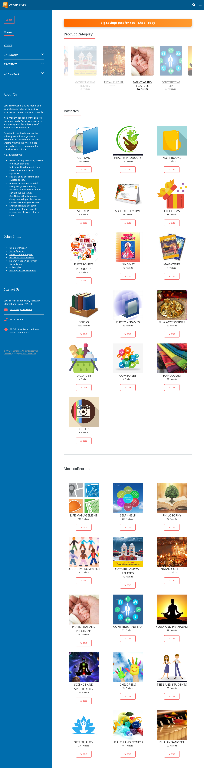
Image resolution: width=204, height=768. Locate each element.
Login (9, 19)
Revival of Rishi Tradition (21, 257)
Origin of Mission (18, 247)
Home (8, 45)
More (83, 169)
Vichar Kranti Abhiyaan (21, 254)
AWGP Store (17, 5)
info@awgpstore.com (21, 309)
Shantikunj (8, 353)
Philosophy (15, 267)
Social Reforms (16, 251)
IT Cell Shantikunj (28, 353)
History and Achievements (22, 270)
